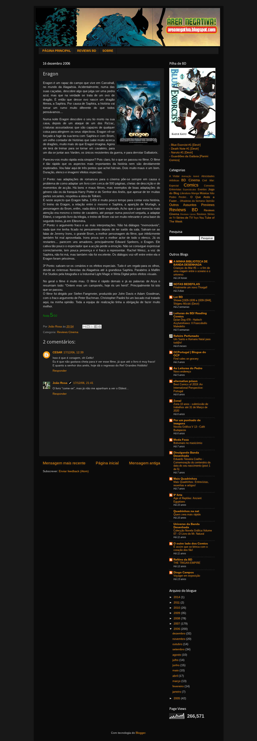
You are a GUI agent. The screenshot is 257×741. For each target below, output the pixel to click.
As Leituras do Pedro (187, 368)
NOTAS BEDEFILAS (186, 284)
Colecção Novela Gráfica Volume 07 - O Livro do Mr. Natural (192, 532)
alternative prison (185, 381)
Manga (195, 193)
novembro (179, 638)
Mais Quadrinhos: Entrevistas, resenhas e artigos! (191, 483)
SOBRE (107, 50)
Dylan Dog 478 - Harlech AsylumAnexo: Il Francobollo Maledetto (190, 323)
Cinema (194, 180)
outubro (177, 644)
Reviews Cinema (67, 332)
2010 (177, 607)
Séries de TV (184, 217)
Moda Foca (181, 439)
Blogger (140, 732)
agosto (177, 654)
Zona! (177, 400)
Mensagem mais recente (64, 463)
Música (204, 193)
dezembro (179, 633)
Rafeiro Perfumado (186, 335)
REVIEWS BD (86, 50)
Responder (60, 370)
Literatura (185, 193)
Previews (207, 205)
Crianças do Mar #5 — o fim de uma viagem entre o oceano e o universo (191, 271)
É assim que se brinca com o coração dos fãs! (190, 548)
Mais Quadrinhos (185, 478)
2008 (177, 618)
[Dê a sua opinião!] (88, 327)
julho (175, 659)
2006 (177, 628)
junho (176, 665)
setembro (178, 649)
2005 (177, 698)
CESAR (57, 352)
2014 (177, 597)
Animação (186, 176)
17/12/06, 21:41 (83, 382)
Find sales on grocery (186, 358)
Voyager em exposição (186, 575)
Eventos (202, 189)
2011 (177, 602)
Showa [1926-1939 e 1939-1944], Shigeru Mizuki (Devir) (192, 302)
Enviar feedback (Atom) (74, 471)
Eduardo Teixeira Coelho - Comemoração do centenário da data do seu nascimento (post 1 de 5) (191, 464)
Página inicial (107, 463)
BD (183, 180)
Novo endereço (182, 371)
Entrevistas (175, 189)
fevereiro (178, 686)
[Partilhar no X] (92, 327)
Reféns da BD (182, 559)
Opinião (210, 201)
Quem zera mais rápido (187, 514)
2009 (177, 613)
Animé (196, 176)
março (176, 681)
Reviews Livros (188, 214)
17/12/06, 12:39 (73, 352)
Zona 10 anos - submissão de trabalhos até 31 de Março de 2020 (190, 407)
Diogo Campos (183, 572)
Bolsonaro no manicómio (187, 442)
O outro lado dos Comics (190, 543)
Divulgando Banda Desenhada (186, 454)
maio (175, 670)
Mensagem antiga (144, 463)
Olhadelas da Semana (192, 201)
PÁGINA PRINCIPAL (56, 50)
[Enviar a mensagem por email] (84, 327)
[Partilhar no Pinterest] (100, 327)
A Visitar (174, 176)
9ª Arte (177, 494)
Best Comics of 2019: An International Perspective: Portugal (188, 387)
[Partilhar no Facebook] (96, 327)
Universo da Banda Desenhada (186, 526)
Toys (196, 217)
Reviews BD (183, 209)
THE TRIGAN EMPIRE (186, 562)
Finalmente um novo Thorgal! (190, 287)
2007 (177, 623)
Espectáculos (189, 189)
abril (175, 675)
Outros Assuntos (183, 205)
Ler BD (178, 297)
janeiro (177, 691)
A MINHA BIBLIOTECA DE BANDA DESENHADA (190, 263)
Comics (191, 185)
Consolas (209, 185)
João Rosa (60, 382)
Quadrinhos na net (186, 511)
